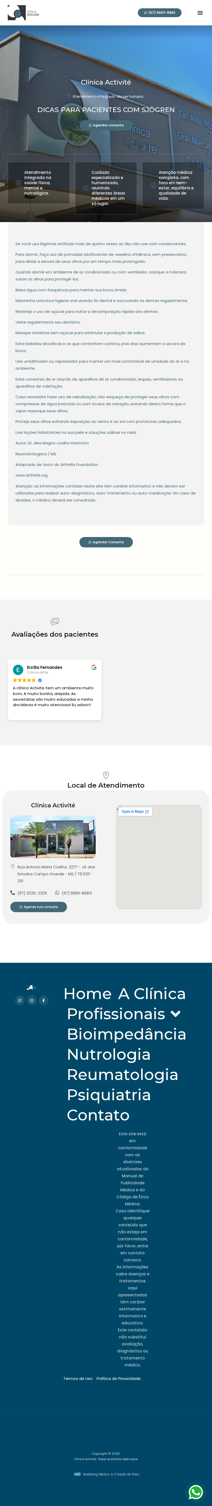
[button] (200, 12)
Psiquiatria (109, 1094)
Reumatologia (123, 1074)
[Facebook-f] (43, 1000)
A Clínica (152, 993)
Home (87, 993)
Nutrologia (109, 1054)
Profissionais (116, 1013)
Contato (98, 1114)
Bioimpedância (127, 1033)
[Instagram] (20, 1000)
